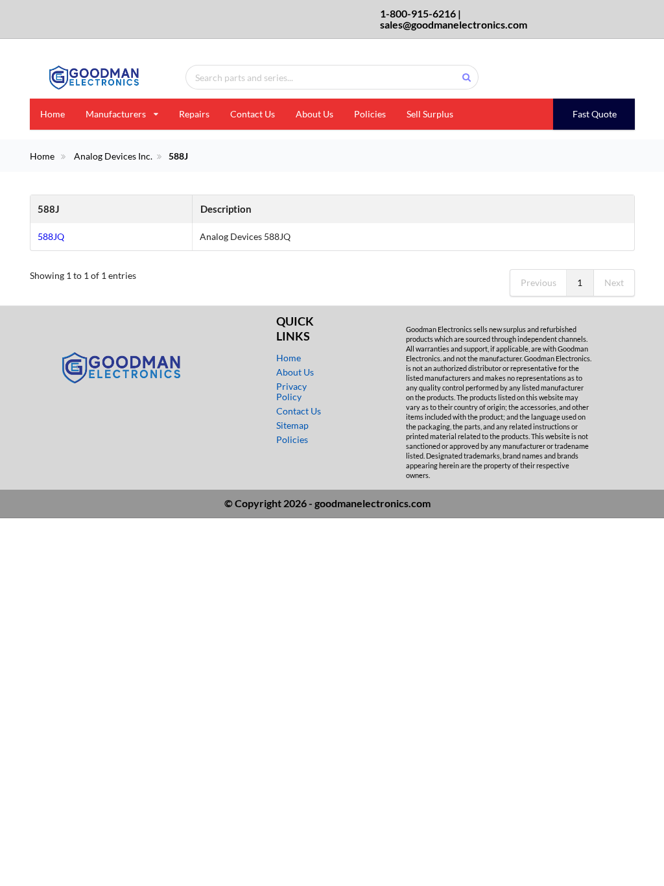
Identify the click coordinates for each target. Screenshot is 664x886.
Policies (370, 113)
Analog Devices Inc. (113, 156)
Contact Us (252, 113)
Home (52, 113)
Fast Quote (595, 113)
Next (614, 282)
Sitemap (292, 425)
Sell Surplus (430, 113)
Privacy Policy (291, 391)
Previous (538, 282)
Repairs (194, 113)
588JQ (51, 236)
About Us (314, 113)
